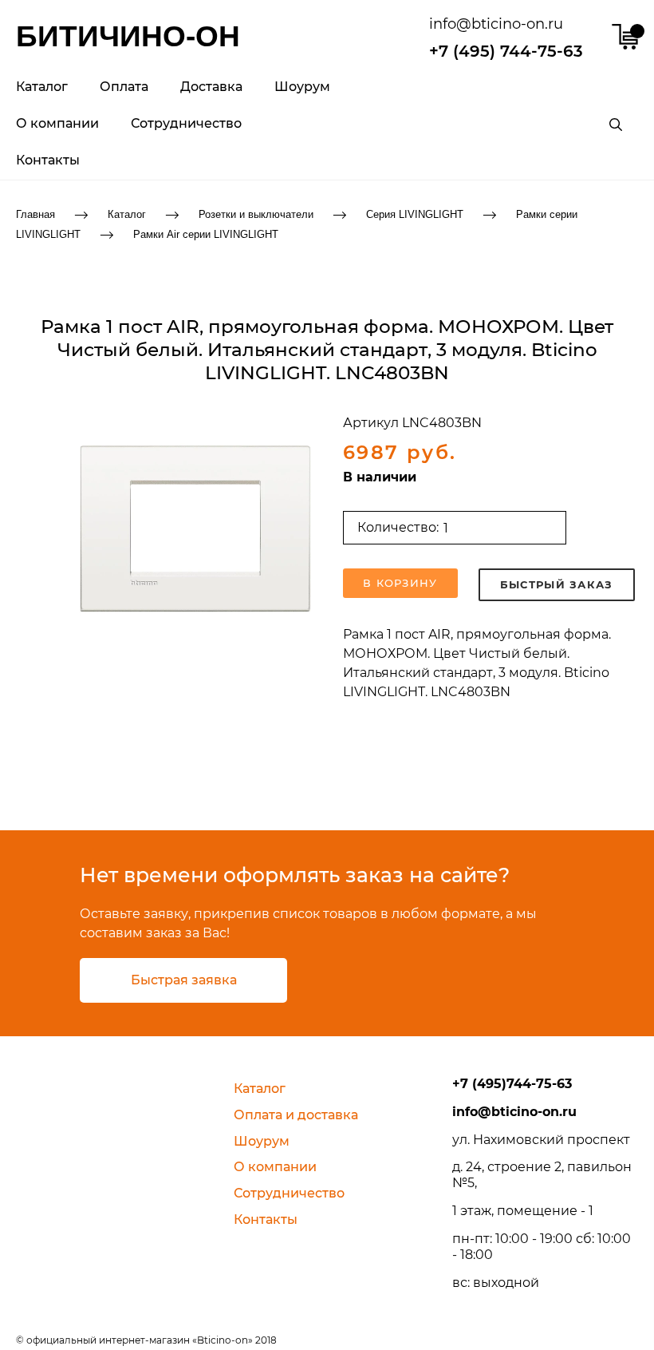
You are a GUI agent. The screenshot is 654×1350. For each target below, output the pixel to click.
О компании (57, 123)
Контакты (48, 160)
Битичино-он (128, 36)
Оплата (124, 86)
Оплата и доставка (296, 1114)
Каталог (42, 86)
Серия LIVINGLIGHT (414, 214)
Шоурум (302, 86)
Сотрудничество (186, 123)
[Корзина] (625, 36)
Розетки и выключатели (256, 214)
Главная (35, 214)
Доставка (211, 86)
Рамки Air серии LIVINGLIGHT (205, 234)
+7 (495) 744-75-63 (506, 51)
